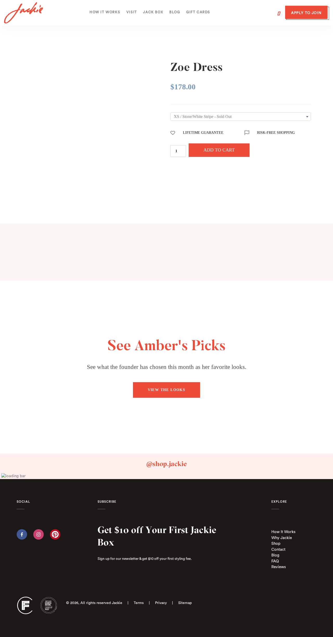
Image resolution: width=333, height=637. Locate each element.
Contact (278, 550)
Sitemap (185, 603)
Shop (275, 544)
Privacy (161, 603)
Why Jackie (281, 538)
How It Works (283, 532)
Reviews (278, 567)
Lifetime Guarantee (203, 133)
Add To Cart (219, 149)
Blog (275, 555)
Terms (139, 603)
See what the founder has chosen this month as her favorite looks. (166, 367)
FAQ (275, 561)
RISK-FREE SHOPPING (276, 133)
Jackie (117, 603)
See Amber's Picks (167, 347)
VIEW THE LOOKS (166, 390)
